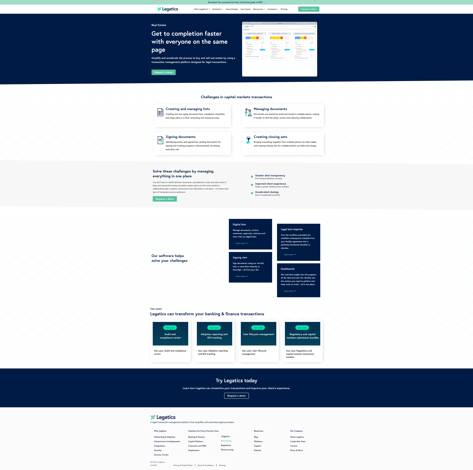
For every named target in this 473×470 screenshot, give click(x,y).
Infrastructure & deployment (167, 441)
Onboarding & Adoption (164, 437)
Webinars (258, 441)
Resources (258, 431)
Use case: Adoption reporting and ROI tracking (213, 352)
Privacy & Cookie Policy (183, 465)
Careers (293, 445)
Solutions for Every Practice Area (203, 431)
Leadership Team (297, 441)
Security (158, 450)
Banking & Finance (196, 437)
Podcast (257, 450)
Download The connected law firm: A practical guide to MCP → (236, 2)
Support (257, 445)
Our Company (296, 431)
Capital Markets (195, 441)
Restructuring (227, 449)
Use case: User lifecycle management (254, 352)
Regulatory (226, 445)
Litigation (225, 436)
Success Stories (161, 454)
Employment (193, 450)
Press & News (296, 450)
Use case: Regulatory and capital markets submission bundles (300, 353)
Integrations (159, 445)
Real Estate (226, 440)
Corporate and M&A (197, 445)
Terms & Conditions (206, 465)
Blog (256, 437)
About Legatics (297, 437)
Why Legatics (160, 431)
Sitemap (222, 465)
